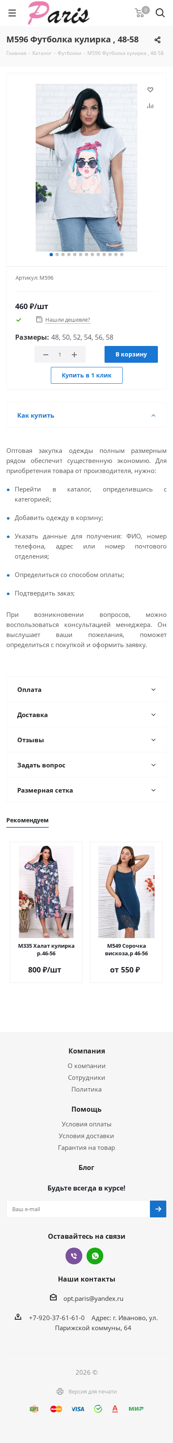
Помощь (86, 1109)
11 (110, 254)
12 (116, 254)
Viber (74, 1256)
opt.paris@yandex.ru (93, 1298)
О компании (87, 1065)
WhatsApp (94, 1256)
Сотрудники (86, 1077)
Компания (86, 1051)
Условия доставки (86, 1135)
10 (104, 254)
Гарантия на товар (86, 1147)
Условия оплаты (87, 1124)
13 (121, 254)
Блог (86, 1167)
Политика (86, 1089)
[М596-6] (86, 168)
